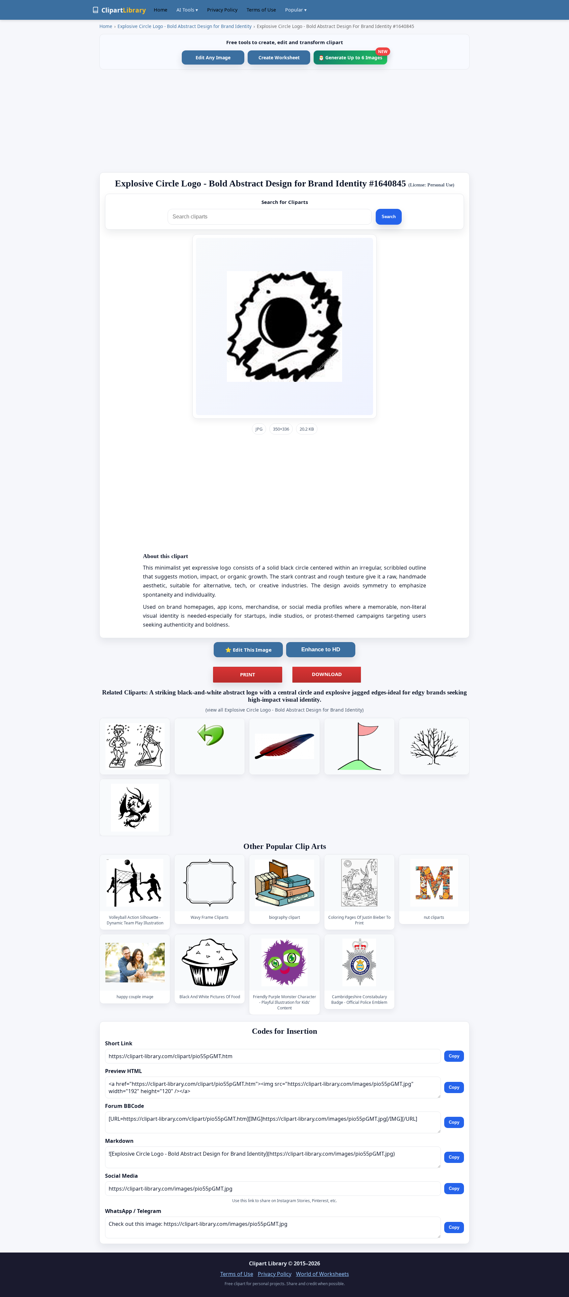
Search (389, 216)
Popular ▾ (296, 10)
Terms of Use (261, 10)
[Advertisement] (284, 121)
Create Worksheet (279, 57)
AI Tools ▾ (187, 10)
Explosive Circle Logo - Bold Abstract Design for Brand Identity (185, 26)
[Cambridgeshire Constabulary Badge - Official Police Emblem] (359, 962)
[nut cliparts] (434, 883)
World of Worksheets (322, 1274)
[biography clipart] (284, 883)
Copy (454, 1056)
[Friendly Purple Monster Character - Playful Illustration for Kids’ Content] (284, 962)
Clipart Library (268, 1263)
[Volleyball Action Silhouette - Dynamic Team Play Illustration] (135, 883)
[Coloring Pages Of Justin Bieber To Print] (359, 883)
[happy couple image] (135, 962)
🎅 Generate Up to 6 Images (352, 55)
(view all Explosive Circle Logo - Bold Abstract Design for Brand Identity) (284, 710)
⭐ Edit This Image (248, 649)
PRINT (247, 674)
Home (160, 10)
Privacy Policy (222, 10)
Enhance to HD (320, 649)
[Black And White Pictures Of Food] (209, 962)
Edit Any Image (213, 57)
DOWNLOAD (327, 674)
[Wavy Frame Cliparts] (209, 883)
